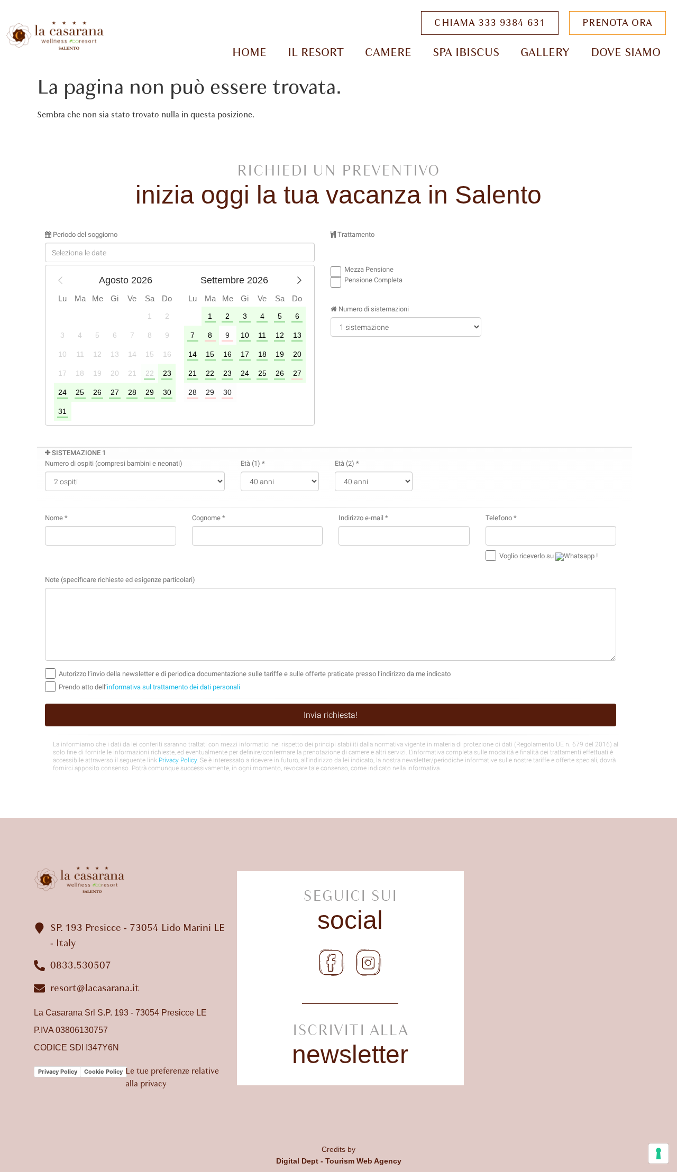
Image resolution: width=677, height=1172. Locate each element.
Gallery (545, 52)
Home (249, 52)
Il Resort (316, 52)
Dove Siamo (626, 52)
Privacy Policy (57, 1071)
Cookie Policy (103, 1071)
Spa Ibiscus (466, 52)
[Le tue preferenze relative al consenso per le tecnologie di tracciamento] (658, 1153)
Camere (388, 52)
